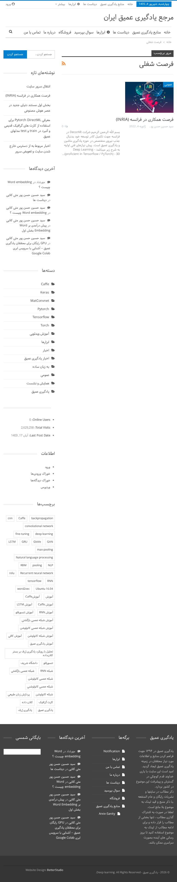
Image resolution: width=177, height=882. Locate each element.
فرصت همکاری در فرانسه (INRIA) (145, 119)
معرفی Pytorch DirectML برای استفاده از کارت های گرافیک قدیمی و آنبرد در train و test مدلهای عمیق (27, 128)
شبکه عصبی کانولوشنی (40, 686)
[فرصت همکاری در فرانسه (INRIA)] (149, 97)
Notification (111, 751)
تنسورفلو (48, 663)
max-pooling (45, 550)
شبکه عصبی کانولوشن (40, 679)
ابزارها (72, 4)
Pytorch (43, 309)
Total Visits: (42, 427)
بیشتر (61, 4)
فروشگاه (65, 32)
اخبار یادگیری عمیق (36, 358)
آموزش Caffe (45, 604)
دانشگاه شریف (29, 663)
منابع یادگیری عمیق (112, 4)
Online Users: (40, 420)
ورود (47, 467)
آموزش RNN (46, 612)
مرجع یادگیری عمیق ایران (139, 18)
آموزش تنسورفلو (24, 612)
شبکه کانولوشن (44, 694)
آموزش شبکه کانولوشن (40, 636)
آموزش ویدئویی (39, 334)
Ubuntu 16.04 (44, 589)
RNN (50, 581)
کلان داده (27, 702)
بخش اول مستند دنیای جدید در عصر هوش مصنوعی (29, 108)
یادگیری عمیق (40, 391)
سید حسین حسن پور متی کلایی (25, 195)
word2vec (23, 589)
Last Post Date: (39, 435)
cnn (10, 518)
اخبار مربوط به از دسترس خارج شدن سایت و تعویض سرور (29, 148)
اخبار (46, 350)
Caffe (45, 284)
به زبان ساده (40, 367)
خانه (130, 4)
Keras (44, 292)
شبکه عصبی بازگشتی (22, 671)
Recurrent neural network (36, 573)
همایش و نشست (38, 383)
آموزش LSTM (24, 604)
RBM (24, 565)
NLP (50, 565)
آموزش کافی (15, 636)
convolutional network (39, 526)
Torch (45, 325)
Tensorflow (40, 317)
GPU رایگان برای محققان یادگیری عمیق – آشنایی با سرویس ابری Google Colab (28, 248)
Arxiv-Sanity (107, 814)
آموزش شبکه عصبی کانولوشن (36, 628)
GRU (24, 542)
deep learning (44, 534)
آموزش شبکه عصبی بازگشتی (37, 620)
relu (11, 573)
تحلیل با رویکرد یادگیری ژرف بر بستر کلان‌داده (32, 653)
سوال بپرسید (84, 32)
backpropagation (42, 518)
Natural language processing (34, 557)
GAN (50, 542)
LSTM (12, 542)
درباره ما (50, 32)
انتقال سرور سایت (38, 86)
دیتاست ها (90, 4)
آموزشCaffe (32, 597)
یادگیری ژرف (25, 710)
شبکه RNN (46, 671)
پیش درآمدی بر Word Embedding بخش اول (35, 228)
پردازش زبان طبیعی (19, 694)
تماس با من (32, 32)
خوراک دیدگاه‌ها (40, 480)
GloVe (37, 542)
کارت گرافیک (46, 702)
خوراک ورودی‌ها (40, 474)
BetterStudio (55, 870)
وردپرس (45, 487)
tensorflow (34, 581)
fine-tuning (22, 534)
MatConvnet (39, 301)
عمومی (168, 84)
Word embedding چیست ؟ (29, 185)
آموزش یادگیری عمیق (41, 644)
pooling (37, 565)
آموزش (49, 597)
